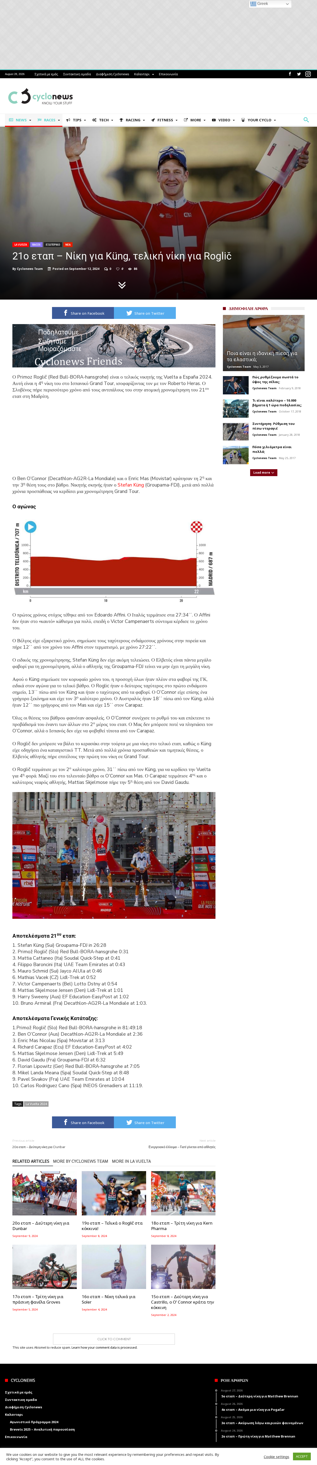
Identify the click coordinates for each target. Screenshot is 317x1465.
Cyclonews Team (30, 269)
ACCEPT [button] (302, 1456)
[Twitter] (299, 74)
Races (36, 244)
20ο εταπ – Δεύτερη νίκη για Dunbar (38, 1144)
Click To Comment (114, 1339)
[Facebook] (290, 74)
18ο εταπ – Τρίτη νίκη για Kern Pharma (181, 1225)
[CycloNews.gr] (40, 85)
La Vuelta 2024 (36, 1104)
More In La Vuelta (131, 1161)
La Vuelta (20, 244)
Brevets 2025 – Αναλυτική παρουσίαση (42, 1429)
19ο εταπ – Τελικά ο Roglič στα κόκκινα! (112, 1225)
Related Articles (30, 1161)
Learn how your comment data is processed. (104, 1347)
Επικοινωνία (168, 74)
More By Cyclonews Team (80, 1161)
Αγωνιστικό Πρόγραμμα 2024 (34, 1422)
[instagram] (308, 74)
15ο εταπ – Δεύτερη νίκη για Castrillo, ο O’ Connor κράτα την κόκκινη (182, 1302)
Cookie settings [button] (276, 1456)
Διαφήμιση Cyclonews (112, 74)
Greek (262, 3)
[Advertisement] (113, 440)
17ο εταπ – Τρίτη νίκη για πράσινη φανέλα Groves (37, 1299)
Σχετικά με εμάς (46, 74)
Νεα (68, 244)
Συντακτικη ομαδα (77, 74)
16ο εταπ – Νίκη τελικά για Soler (108, 1299)
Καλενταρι (142, 74)
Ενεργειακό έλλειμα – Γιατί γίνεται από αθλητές (182, 1144)
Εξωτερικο (53, 244)
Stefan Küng (131, 485)
